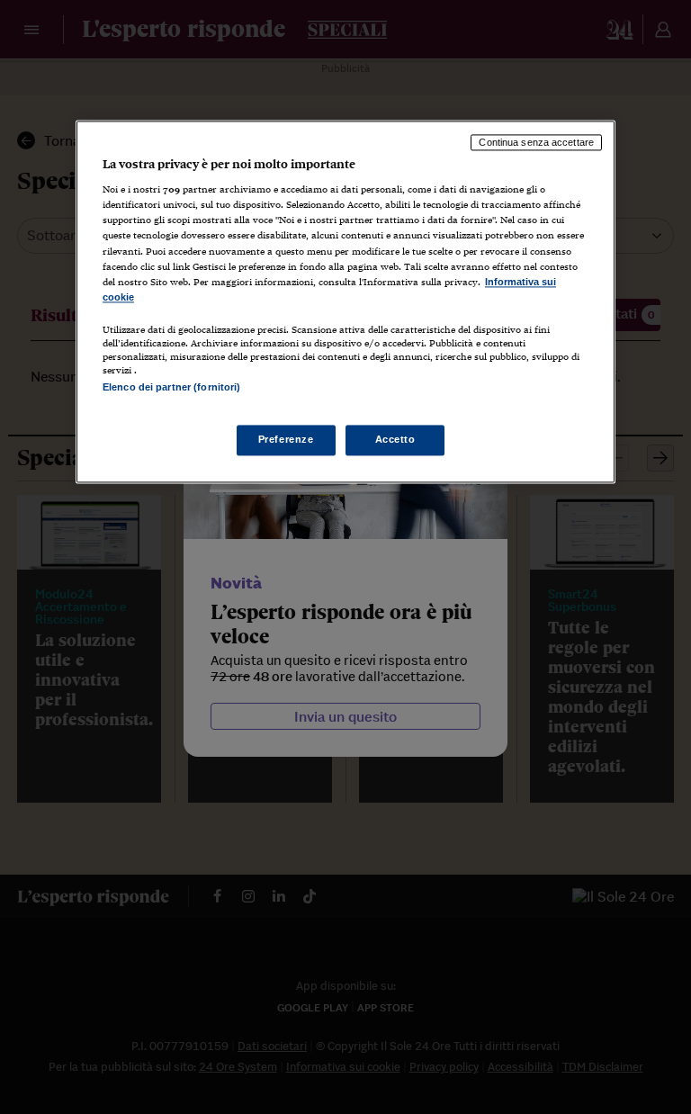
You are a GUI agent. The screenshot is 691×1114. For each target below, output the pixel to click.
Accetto (395, 440)
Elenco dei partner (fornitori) (171, 387)
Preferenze (286, 440)
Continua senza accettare (536, 142)
